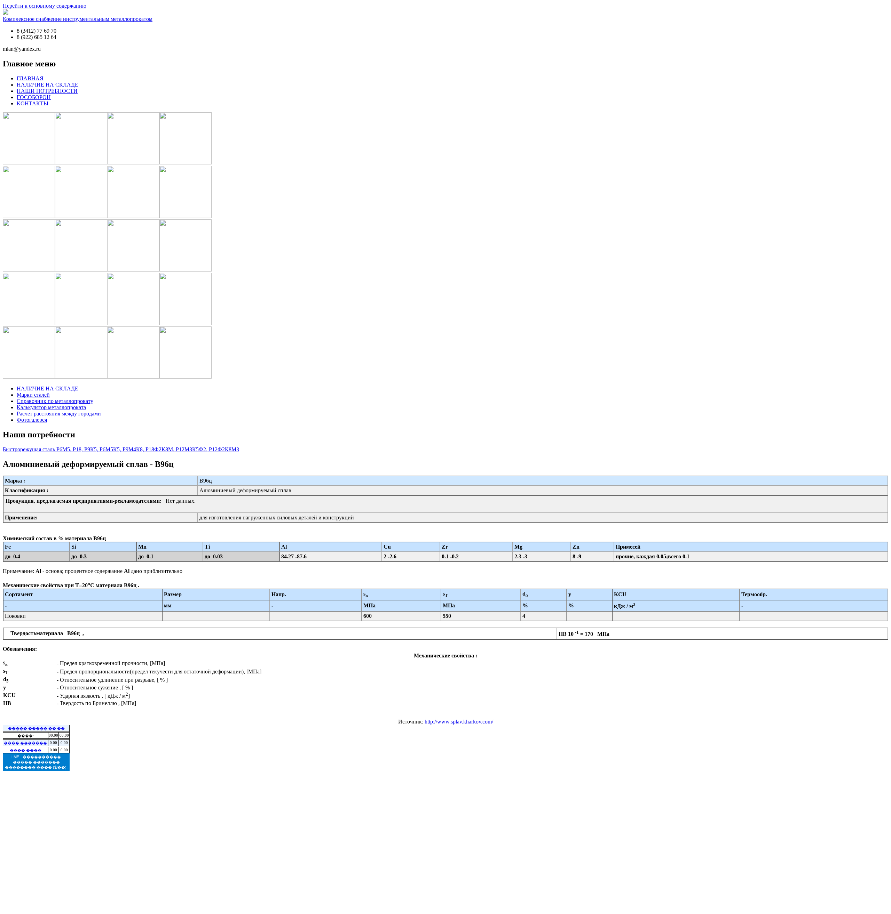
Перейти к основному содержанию (44, 6)
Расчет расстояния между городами (59, 413)
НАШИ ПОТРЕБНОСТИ (47, 91)
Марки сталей (33, 395)
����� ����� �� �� (36, 728)
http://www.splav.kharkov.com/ (459, 722)
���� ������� (25, 743)
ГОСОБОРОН (34, 97)
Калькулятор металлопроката (51, 407)
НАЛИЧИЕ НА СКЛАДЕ (47, 85)
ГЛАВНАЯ (30, 78)
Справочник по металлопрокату (55, 401)
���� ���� (25, 750)
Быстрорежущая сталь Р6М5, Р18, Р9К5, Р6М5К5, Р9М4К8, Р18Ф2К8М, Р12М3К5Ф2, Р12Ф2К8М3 (121, 449)
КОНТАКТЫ (32, 103)
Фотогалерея (32, 420)
